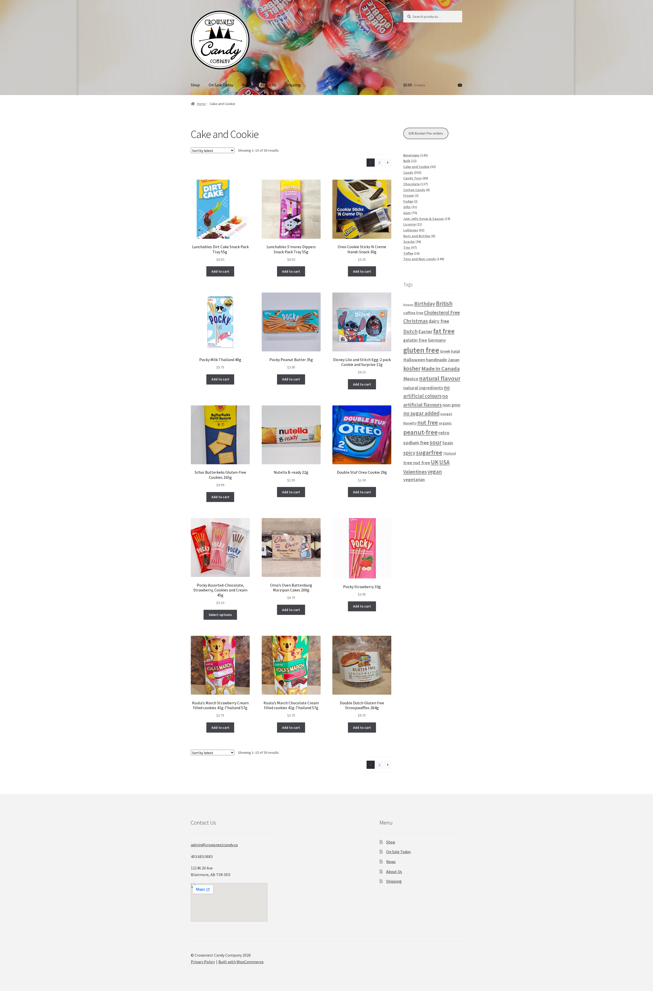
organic (445, 423)
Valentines (415, 471)
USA (444, 462)
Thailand (449, 453)
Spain (447, 443)
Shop (195, 84)
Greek (445, 351)
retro (443, 433)
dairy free (439, 321)
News (247, 84)
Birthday (424, 303)
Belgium (408, 304)
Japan (453, 360)
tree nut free (416, 463)
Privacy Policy (203, 961)
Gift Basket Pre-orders (425, 133)
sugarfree (429, 452)
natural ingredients (423, 388)
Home (201, 103)
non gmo (451, 405)
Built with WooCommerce (240, 961)
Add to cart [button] (220, 271)
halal (455, 351)
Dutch (410, 331)
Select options (220, 614)
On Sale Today (221, 84)
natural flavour (439, 378)
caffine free (413, 312)
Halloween (414, 360)
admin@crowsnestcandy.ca (214, 844)
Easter (425, 331)
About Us (268, 84)
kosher (412, 368)
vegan (435, 471)
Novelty (410, 423)
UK (434, 462)
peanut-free (420, 432)
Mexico (410, 379)
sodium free (416, 443)
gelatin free (415, 340)
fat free (444, 331)
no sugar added (421, 413)
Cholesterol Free (442, 312)
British (444, 303)
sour (436, 442)
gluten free (421, 350)
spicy (409, 452)
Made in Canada (440, 368)
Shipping (293, 84)
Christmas (415, 321)
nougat (446, 414)
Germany (437, 340)
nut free (427, 422)
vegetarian (414, 479)
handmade (436, 360)
